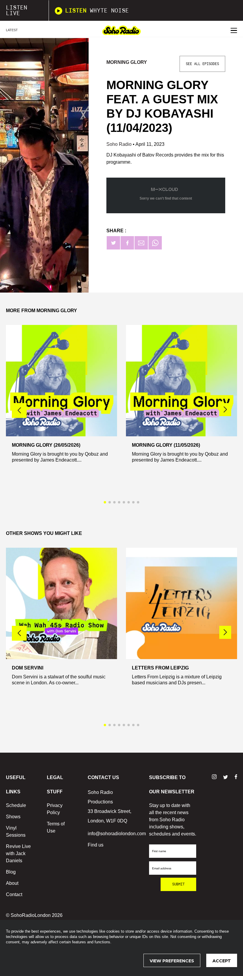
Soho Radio (119, 144)
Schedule (16, 805)
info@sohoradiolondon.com (117, 833)
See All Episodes (202, 64)
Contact (14, 894)
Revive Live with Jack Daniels (18, 853)
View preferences (172, 961)
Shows (13, 816)
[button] (225, 409)
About (12, 883)
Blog (11, 871)
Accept (221, 961)
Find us (95, 844)
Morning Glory (126, 62)
